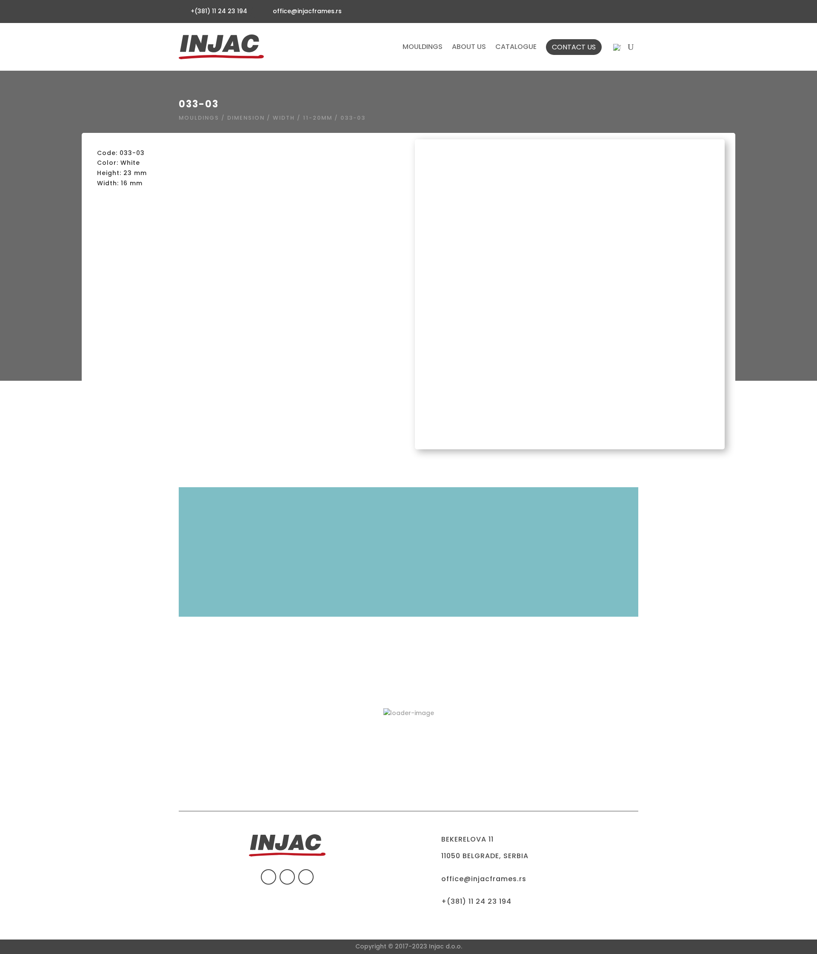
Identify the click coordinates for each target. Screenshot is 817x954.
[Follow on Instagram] (306, 877)
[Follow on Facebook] (268, 877)
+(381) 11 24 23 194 (476, 901)
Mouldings (423, 47)
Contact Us (574, 47)
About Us (469, 47)
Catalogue (516, 47)
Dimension (246, 118)
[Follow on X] (287, 877)
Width (284, 118)
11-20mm (317, 118)
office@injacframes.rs (307, 11)
